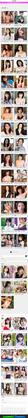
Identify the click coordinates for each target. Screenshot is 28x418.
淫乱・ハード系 (18, 411)
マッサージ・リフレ (11, 410)
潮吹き (23, 411)
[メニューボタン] (1, 1)
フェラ (7, 410)
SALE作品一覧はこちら (19, 416)
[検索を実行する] (26, 256)
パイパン (5, 410)
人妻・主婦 (20, 410)
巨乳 (10, 411)
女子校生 (2, 411)
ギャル (2, 409)
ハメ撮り (21, 409)
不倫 (14, 410)
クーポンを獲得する (8, 416)
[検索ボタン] (27, 1)
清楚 (20, 411)
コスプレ (5, 409)
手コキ (14, 411)
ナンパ (15, 409)
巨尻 (12, 411)
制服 (22, 410)
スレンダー (7, 409)
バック (24, 409)
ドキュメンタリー (12, 409)
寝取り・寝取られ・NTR (6, 411)
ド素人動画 (14, 0)
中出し (17, 410)
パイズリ (2, 410)
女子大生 (24, 410)
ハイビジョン (18, 409)
